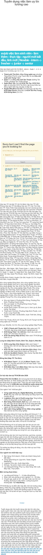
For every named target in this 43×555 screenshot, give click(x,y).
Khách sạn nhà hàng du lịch (27, 185)
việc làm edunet (25, 552)
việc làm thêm (18, 190)
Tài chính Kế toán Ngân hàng (9, 175)
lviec (2, 550)
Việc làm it (26, 175)
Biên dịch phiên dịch (36, 169)
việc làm (13, 548)
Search (22, 162)
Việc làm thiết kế (9, 196)
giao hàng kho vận (35, 190)
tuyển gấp (19, 548)
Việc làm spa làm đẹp (26, 190)
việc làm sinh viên (30, 548)
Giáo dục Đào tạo (35, 193)
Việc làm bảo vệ (18, 196)
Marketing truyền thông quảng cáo (35, 186)
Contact (22, 503)
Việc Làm (34, 183)
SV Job (39, 548)
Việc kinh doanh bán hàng (27, 178)
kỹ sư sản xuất (36, 178)
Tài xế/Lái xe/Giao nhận (26, 169)
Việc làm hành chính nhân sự (18, 178)
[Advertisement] (21, 29)
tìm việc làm (5, 548)
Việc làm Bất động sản (17, 185)
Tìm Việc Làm (35, 172)
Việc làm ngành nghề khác (27, 193)
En (14, 169)
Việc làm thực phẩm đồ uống (9, 190)
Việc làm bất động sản (19, 550)
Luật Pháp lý (35, 181)
